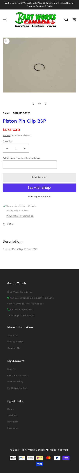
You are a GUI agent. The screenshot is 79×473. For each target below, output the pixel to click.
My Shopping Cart (17, 388)
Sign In (11, 369)
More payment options (39, 196)
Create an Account (17, 375)
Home (10, 409)
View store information (20, 215)
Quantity (7, 141)
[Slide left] (33, 104)
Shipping (6, 135)
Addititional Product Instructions (21, 158)
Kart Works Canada (33, 450)
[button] (5, 20)
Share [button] (10, 223)
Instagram (12, 422)
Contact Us (13, 348)
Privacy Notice (15, 342)
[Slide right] (46, 104)
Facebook (12, 428)
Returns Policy (15, 382)
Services (12, 415)
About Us (12, 335)
